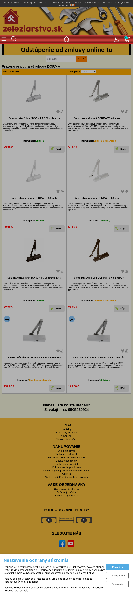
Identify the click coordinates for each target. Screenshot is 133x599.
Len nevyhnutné (117, 575)
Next (126, 49)
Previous (6, 49)
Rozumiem (117, 567)
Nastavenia (117, 584)
